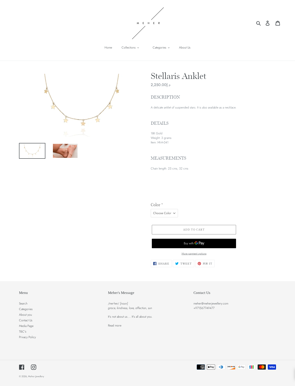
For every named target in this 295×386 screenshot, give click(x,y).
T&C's (22, 331)
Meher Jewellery (36, 376)
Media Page (26, 326)
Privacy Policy (27, 337)
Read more (114, 325)
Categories (26, 309)
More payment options (194, 253)
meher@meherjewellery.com (210, 303)
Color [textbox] (157, 204)
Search (23, 303)
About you (25, 314)
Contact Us (25, 320)
